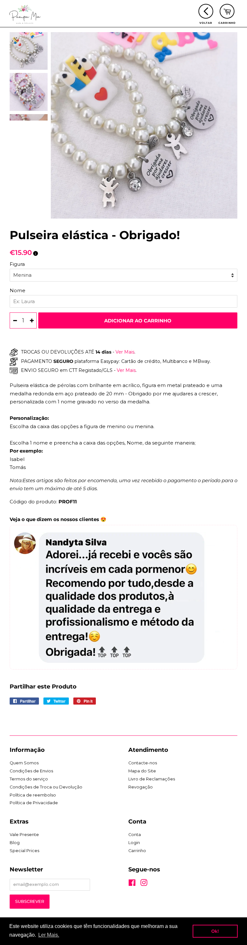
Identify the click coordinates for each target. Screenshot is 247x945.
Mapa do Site (142, 771)
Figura (17, 264)
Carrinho (137, 850)
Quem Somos (24, 762)
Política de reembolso (33, 795)
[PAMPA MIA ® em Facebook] (132, 884)
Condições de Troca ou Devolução (46, 787)
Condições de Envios (31, 771)
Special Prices (24, 850)
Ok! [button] (215, 931)
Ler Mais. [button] (48, 935)
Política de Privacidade (34, 802)
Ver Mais (124, 352)
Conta (134, 834)
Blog (15, 842)
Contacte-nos (142, 762)
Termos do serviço (29, 779)
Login (134, 842)
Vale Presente (24, 834)
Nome (17, 290)
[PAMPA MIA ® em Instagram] (143, 884)
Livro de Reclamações (151, 779)
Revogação (140, 787)
